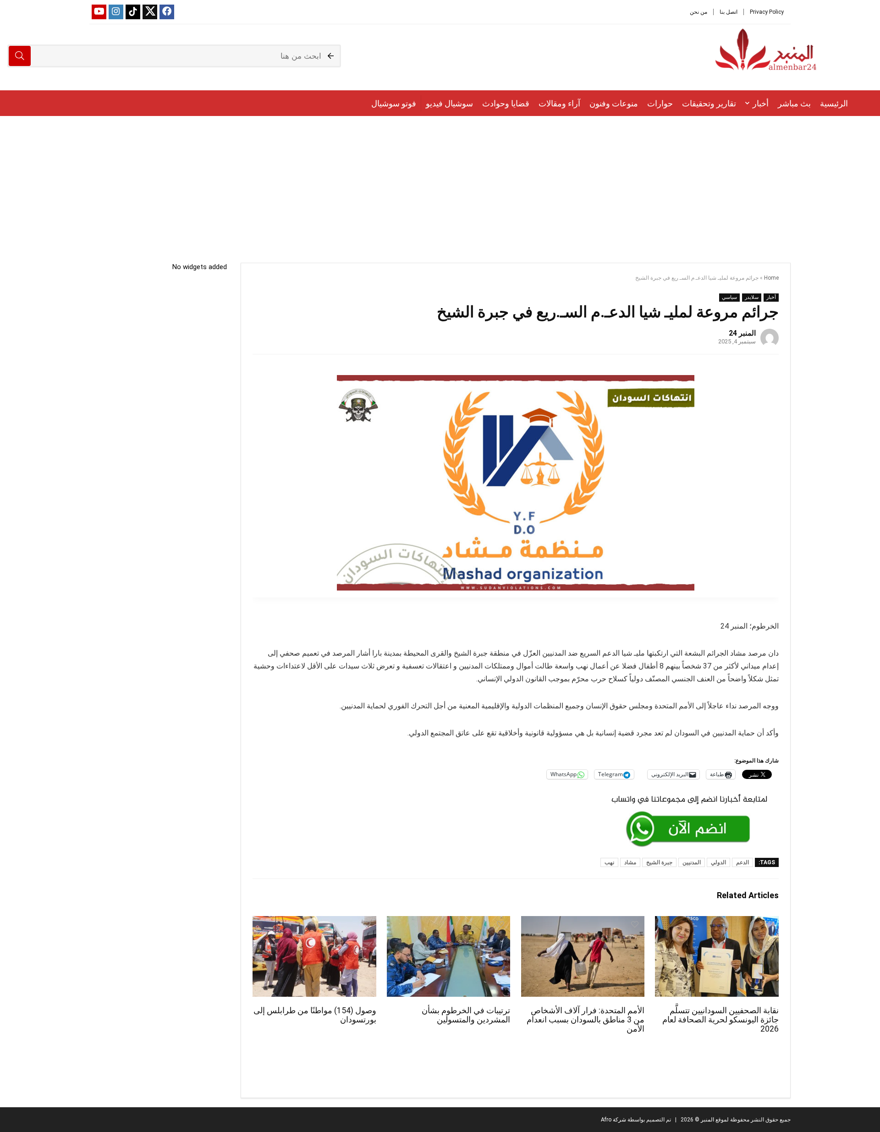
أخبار (761, 103)
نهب (609, 862)
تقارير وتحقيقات (709, 103)
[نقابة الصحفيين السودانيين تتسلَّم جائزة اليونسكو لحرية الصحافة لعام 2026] (716, 922)
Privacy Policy (767, 12)
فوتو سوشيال (393, 103)
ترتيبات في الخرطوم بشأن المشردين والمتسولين (466, 1015)
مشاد (630, 862)
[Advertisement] (440, 185)
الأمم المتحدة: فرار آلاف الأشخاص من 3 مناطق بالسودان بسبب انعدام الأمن (585, 1019)
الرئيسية (834, 103)
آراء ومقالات (559, 103)
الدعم (742, 862)
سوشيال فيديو (449, 103)
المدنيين (691, 862)
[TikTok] (133, 12)
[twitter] (150, 12)
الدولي (718, 862)
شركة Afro (613, 1119)
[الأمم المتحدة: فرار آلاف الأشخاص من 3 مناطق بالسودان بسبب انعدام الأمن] (582, 922)
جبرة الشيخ (659, 862)
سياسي (729, 297)
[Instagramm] (116, 12)
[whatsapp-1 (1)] (689, 794)
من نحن (698, 12)
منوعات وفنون (613, 103)
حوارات (660, 103)
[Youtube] (99, 12)
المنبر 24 (742, 333)
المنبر (706, 1119)
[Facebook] (167, 12)
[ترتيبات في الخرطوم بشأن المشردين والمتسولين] (448, 922)
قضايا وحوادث (505, 103)
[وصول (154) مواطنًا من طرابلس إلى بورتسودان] (314, 922)
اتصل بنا (728, 12)
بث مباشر (794, 103)
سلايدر (752, 297)
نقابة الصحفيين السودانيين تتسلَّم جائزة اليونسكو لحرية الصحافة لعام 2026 (720, 1019)
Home (771, 278)
